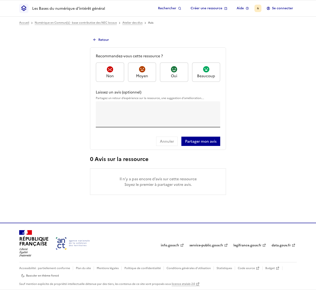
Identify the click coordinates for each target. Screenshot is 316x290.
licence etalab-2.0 (183, 284)
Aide (240, 8)
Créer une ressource (206, 8)
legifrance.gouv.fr (247, 245)
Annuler (167, 141)
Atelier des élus (132, 23)
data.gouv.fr (281, 245)
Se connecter (282, 8)
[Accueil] (73, 243)
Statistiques (224, 268)
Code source (246, 268)
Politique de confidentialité (142, 268)
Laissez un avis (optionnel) (150, 94)
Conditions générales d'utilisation (189, 268)
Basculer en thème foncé (42, 276)
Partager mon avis (201, 141)
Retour (103, 39)
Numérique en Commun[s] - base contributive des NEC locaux (76, 23)
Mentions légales (108, 268)
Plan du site (83, 268)
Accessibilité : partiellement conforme (44, 268)
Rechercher (167, 8)
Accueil (24, 23)
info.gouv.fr (170, 245)
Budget (270, 268)
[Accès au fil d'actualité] (257, 8)
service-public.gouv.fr (206, 245)
